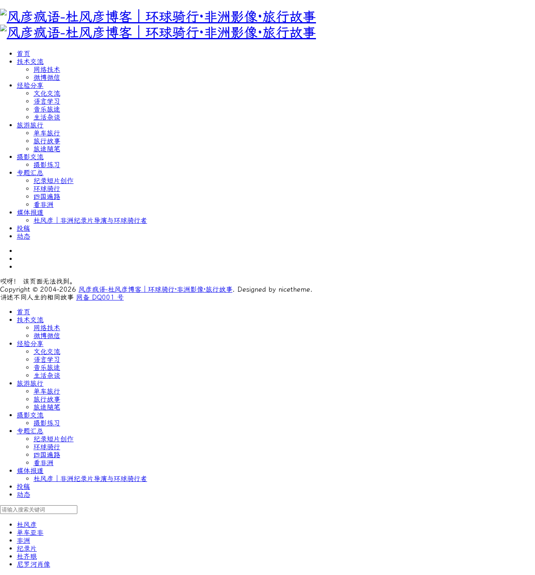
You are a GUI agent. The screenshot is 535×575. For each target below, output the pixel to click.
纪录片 (27, 548)
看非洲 (43, 205)
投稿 (23, 228)
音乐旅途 (46, 109)
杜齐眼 (27, 556)
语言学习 (46, 101)
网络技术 (46, 70)
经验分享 (30, 85)
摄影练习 (46, 165)
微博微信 (46, 77)
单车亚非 (30, 533)
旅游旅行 (30, 125)
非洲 (23, 540)
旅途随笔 (46, 149)
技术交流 (30, 62)
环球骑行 (46, 189)
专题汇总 (30, 173)
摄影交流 (30, 157)
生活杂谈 (46, 117)
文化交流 (46, 93)
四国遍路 (46, 197)
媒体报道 (30, 212)
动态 (23, 236)
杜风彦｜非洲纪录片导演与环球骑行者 (90, 220)
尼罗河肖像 (33, 564)
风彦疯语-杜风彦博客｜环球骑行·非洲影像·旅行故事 (155, 289)
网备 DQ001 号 (100, 297)
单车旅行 (46, 133)
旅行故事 (46, 141)
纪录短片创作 (53, 181)
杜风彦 (27, 525)
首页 (23, 54)
